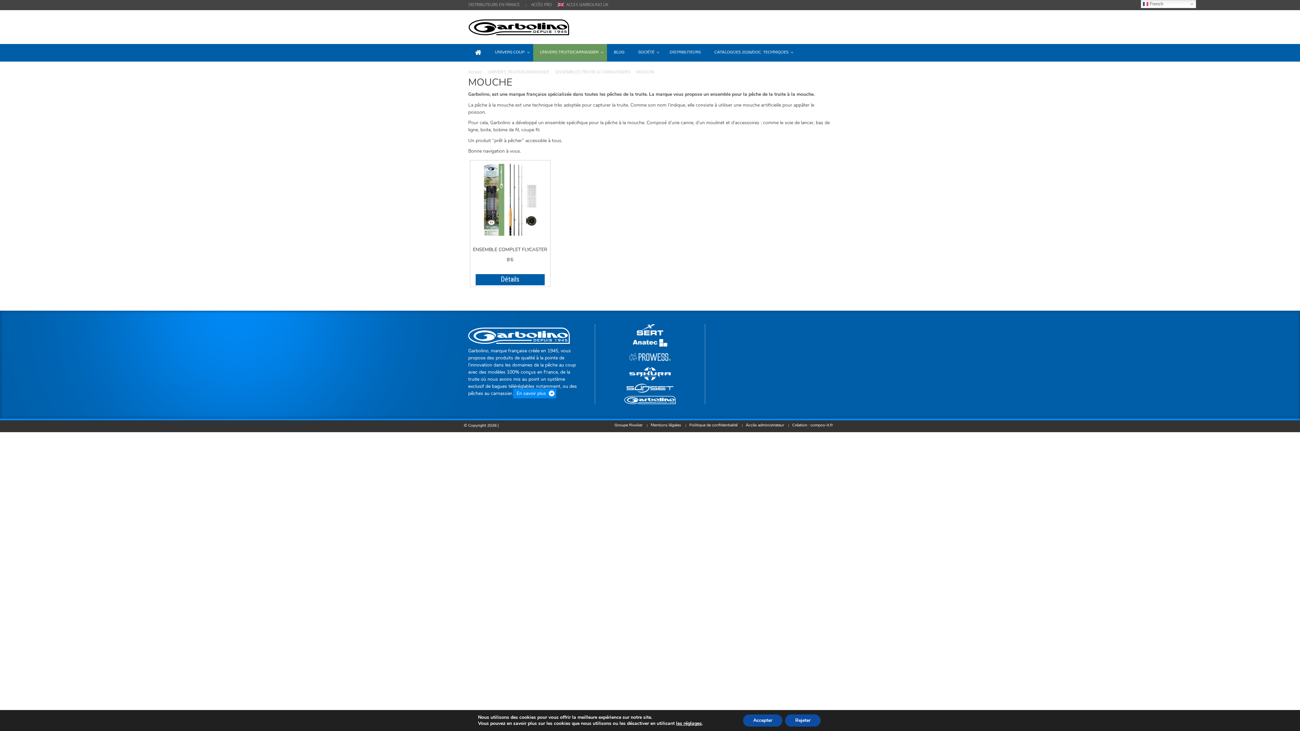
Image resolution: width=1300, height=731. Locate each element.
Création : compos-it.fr (812, 425)
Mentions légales (666, 425)
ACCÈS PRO (541, 4)
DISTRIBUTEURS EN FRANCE (494, 4)
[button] (825, 52)
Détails (510, 279)
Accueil (475, 72)
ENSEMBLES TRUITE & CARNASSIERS (593, 72)
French (1155, 3)
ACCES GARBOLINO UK (587, 4)
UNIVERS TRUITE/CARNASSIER (518, 72)
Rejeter (802, 720)
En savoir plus (531, 393)
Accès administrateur (765, 425)
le (689, 724)
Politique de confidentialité (713, 425)
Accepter (762, 720)
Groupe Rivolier (628, 425)
